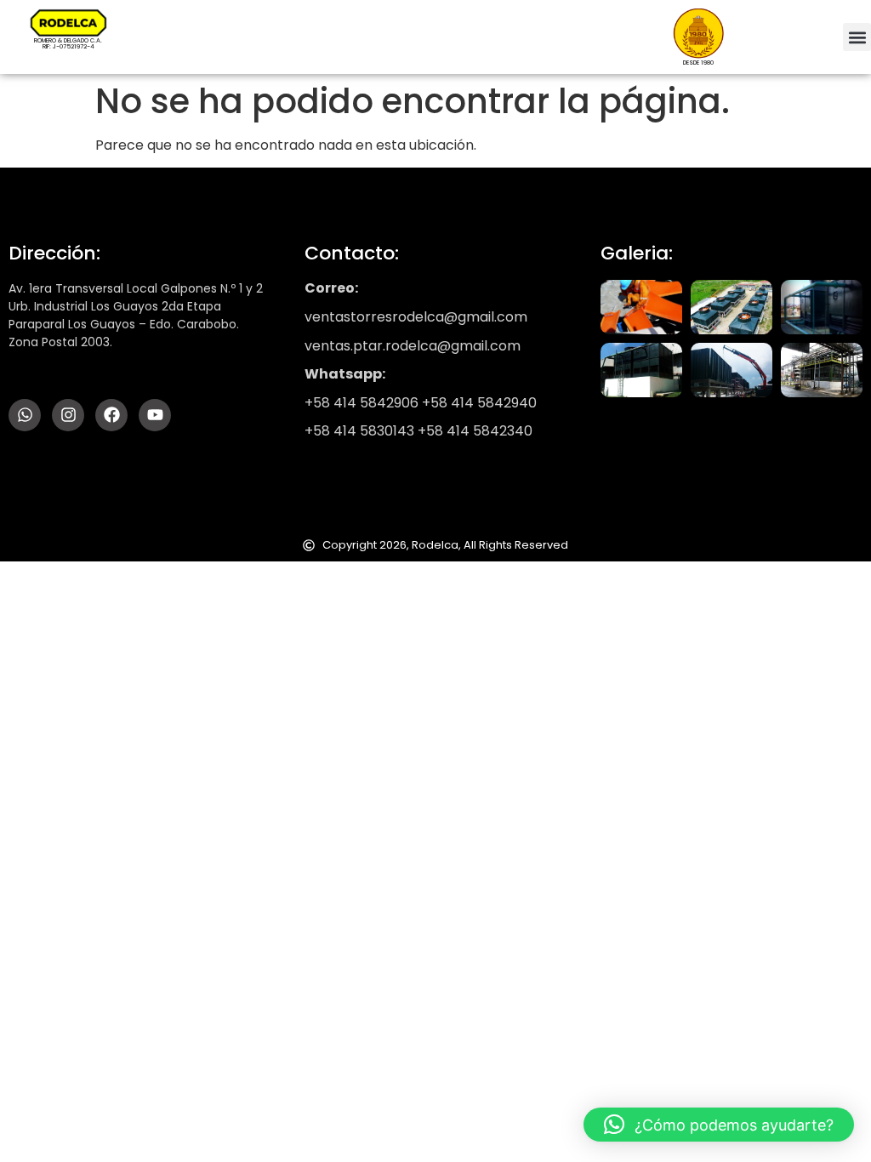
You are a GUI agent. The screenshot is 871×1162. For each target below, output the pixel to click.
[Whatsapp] (25, 415)
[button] (857, 37)
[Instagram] (68, 415)
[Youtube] (155, 415)
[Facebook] (111, 415)
